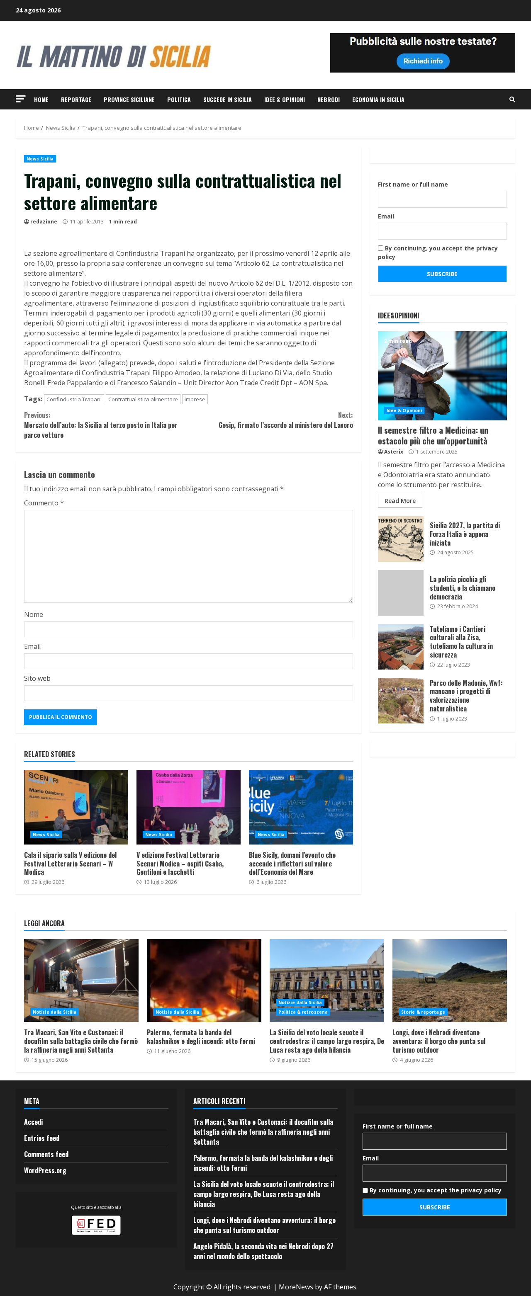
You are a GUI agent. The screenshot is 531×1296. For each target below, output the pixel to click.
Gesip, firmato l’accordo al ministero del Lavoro (286, 420)
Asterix (393, 451)
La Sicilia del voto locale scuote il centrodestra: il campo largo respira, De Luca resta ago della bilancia (327, 980)
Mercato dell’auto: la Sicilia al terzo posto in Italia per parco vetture (101, 425)
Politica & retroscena (303, 1012)
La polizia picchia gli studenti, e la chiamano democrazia (401, 593)
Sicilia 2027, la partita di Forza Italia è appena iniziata (401, 539)
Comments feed (46, 1154)
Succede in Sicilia (227, 99)
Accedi (33, 1122)
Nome (33, 614)
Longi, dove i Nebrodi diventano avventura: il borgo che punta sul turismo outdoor (449, 980)
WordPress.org (45, 1170)
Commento (44, 502)
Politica (179, 99)
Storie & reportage (423, 1012)
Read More (400, 501)
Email (32, 646)
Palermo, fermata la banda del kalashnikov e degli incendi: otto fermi (204, 980)
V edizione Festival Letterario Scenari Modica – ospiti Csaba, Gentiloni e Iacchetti (188, 807)
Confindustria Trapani (74, 399)
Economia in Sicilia (378, 99)
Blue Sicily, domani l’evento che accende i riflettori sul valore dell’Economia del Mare (301, 807)
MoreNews (296, 1286)
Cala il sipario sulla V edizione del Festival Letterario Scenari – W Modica (76, 807)
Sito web (37, 678)
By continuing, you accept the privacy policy (438, 252)
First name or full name (413, 184)
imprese (195, 399)
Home (41, 99)
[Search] (512, 99)
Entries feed (41, 1138)
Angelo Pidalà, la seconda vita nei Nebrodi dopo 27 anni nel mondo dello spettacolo (263, 1251)
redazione (43, 221)
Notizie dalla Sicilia (54, 1012)
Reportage (76, 99)
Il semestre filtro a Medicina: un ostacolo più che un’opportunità (442, 375)
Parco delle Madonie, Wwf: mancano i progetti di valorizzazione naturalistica (401, 700)
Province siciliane (129, 99)
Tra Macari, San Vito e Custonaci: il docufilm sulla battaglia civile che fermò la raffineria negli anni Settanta (81, 980)
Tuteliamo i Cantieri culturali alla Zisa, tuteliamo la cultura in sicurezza (401, 647)
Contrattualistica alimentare (143, 399)
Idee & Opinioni (284, 99)
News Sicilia (40, 159)
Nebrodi (328, 99)
